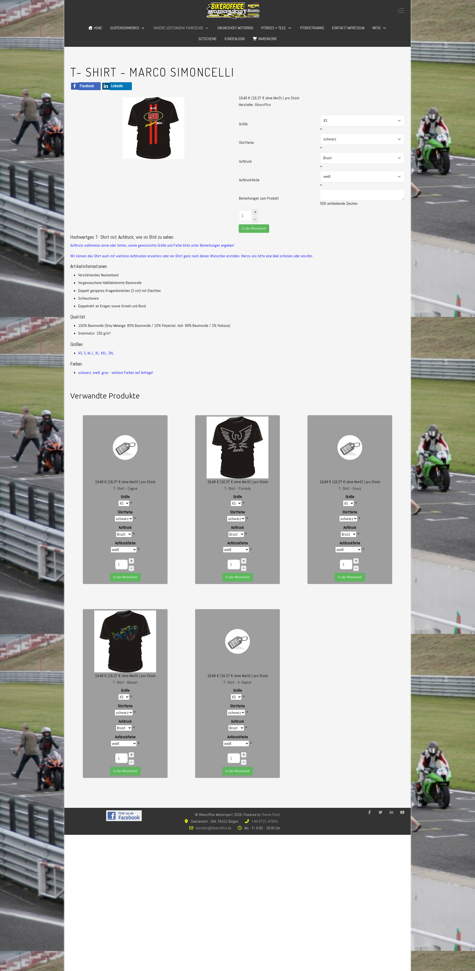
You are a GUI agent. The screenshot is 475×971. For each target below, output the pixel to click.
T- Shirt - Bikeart (125, 682)
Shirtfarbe (246, 142)
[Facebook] (369, 812)
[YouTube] (402, 812)
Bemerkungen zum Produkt (259, 198)
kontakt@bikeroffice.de (213, 828)
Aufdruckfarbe (249, 180)
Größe (243, 124)
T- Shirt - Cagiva (125, 488)
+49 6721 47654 (265, 821)
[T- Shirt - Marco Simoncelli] (153, 127)
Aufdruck (245, 161)
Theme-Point (270, 814)
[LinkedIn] (391, 812)
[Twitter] (380, 812)
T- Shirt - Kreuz (349, 488)
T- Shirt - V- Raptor (237, 682)
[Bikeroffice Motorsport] (233, 10)
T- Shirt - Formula (237, 488)
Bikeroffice (263, 104)
